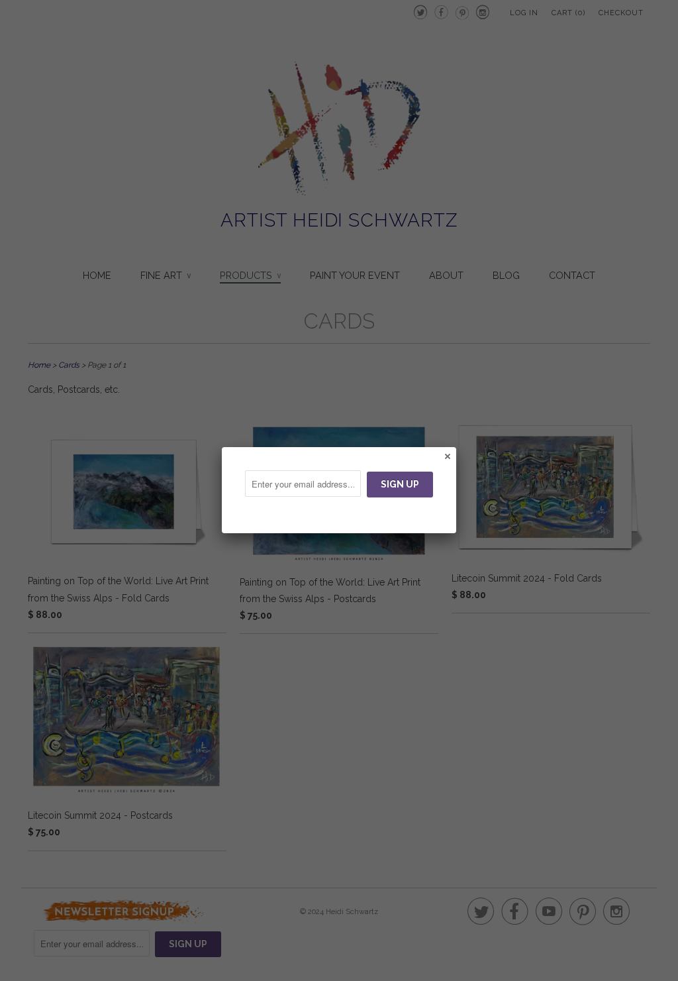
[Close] (447, 455)
